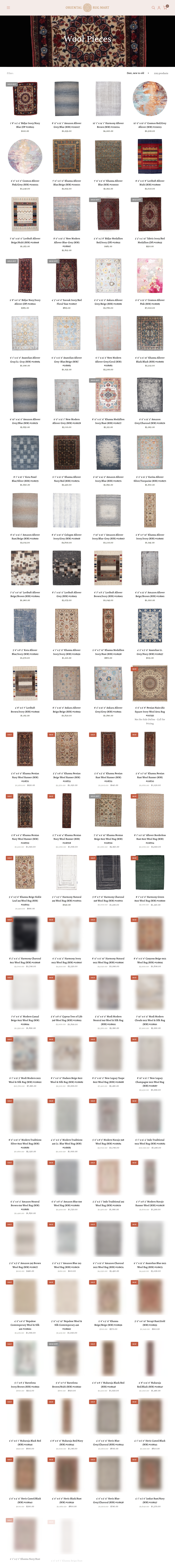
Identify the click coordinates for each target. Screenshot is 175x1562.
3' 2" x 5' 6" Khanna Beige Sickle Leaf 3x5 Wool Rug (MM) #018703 (25, 900)
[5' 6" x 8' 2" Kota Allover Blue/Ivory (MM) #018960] (25, 625)
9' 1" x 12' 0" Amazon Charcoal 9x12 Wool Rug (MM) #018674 (108, 1265)
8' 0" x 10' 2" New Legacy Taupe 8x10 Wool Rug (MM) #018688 (108, 1080)
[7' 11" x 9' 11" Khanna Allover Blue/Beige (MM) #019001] (67, 156)
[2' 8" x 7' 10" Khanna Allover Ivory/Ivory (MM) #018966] (150, 510)
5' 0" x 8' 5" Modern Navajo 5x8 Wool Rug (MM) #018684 (108, 1141)
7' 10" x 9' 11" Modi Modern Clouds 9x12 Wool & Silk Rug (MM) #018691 (150, 1020)
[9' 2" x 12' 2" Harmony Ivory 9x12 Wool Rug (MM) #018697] (67, 934)
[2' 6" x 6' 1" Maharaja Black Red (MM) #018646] (25, 1416)
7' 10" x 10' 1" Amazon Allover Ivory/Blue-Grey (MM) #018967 (108, 536)
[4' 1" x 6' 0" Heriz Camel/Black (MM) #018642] (150, 1416)
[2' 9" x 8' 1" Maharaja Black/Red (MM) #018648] (108, 1358)
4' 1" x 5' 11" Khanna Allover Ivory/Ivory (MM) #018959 (66, 652)
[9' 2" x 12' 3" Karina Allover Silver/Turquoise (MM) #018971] (150, 452)
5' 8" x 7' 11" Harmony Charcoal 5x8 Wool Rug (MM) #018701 (108, 899)
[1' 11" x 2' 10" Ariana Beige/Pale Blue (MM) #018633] (150, 1532)
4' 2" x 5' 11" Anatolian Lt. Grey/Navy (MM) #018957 (150, 652)
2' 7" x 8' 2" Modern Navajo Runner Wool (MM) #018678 (149, 1203)
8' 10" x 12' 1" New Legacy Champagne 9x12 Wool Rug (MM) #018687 (150, 1081)
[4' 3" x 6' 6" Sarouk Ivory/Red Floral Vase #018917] (67, 275)
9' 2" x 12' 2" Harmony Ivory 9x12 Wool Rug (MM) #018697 (66, 960)
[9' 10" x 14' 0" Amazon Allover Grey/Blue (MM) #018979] (25, 395)
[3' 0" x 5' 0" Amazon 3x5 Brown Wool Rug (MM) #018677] (25, 1239)
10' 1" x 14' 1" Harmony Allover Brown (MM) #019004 (108, 125)
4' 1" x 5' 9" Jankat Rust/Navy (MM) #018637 (150, 1500)
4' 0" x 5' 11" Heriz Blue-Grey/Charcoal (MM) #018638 (108, 1500)
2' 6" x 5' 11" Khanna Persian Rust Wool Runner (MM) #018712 (108, 777)
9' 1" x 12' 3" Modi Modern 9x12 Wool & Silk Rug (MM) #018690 (25, 1080)
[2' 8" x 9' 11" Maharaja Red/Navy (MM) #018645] (67, 1416)
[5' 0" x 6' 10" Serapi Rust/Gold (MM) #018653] (150, 1296)
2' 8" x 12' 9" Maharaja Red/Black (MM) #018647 (150, 1384)
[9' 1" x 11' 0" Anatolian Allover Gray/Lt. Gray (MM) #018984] (25, 333)
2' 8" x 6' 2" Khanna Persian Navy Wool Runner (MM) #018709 (25, 839)
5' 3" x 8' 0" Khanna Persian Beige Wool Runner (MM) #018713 (66, 777)
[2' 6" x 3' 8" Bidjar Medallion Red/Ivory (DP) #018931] (108, 214)
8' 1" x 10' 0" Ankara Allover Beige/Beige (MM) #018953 (67, 709)
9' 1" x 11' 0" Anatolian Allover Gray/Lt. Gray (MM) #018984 (25, 359)
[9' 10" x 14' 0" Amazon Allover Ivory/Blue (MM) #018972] (108, 452)
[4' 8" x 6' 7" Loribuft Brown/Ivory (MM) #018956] (25, 683)
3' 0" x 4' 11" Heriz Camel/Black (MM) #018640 (25, 1500)
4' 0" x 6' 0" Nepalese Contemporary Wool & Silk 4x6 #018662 (25, 1325)
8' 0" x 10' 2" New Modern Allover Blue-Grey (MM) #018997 (66, 242)
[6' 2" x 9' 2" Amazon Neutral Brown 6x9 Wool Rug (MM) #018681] (25, 1177)
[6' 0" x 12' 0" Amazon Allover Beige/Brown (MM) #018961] (150, 568)
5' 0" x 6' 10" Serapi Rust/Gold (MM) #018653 (150, 1323)
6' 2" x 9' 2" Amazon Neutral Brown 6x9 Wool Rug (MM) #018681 (25, 1205)
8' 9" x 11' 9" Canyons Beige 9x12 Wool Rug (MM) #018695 (150, 960)
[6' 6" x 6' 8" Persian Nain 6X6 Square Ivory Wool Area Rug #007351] (150, 683)
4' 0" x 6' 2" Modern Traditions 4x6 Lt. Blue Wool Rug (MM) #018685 (66, 1143)
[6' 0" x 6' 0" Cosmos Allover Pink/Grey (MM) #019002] (25, 156)
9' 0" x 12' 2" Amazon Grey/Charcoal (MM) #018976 (150, 421)
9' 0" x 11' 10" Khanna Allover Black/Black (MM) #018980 (150, 359)
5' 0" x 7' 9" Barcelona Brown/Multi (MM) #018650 (66, 1384)
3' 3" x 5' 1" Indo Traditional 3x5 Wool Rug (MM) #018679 (108, 1203)
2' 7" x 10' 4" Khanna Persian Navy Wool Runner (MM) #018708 (66, 839)
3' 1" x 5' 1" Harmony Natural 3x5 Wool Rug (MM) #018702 (66, 899)
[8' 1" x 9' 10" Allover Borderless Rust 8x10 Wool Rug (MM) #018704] (150, 810)
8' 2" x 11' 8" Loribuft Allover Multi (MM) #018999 (150, 182)
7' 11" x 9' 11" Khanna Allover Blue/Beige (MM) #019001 (66, 182)
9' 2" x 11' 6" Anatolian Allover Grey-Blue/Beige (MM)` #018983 (67, 361)
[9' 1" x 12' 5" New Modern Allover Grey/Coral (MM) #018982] (108, 333)
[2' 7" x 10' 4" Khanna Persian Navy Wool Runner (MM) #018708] (67, 810)
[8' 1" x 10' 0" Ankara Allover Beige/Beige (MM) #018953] (67, 683)
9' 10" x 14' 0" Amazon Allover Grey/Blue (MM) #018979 (25, 421)
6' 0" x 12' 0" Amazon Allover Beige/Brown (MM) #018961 (150, 594)
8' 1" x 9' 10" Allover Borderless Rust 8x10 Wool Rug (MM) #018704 (150, 839)
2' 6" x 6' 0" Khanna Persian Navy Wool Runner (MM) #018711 (25, 777)
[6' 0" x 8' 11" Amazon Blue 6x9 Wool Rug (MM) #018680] (67, 1177)
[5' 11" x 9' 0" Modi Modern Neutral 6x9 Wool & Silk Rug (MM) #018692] (108, 992)
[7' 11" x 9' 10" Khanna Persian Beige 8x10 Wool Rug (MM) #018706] (108, 810)
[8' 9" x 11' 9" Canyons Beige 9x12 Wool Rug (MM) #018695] (150, 934)
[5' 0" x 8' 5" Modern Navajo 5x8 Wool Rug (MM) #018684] (108, 1115)
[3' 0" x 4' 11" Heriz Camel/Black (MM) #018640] (25, 1474)
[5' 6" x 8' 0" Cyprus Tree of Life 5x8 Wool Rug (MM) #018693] (67, 992)
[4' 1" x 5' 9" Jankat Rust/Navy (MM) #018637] (150, 1474)
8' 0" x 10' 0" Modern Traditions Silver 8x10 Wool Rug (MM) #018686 (25, 1143)
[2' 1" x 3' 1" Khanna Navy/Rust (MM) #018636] (25, 1532)
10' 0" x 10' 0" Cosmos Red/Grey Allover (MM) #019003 (149, 125)
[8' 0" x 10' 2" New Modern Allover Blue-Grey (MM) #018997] (67, 214)
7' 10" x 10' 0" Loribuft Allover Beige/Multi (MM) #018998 (25, 240)
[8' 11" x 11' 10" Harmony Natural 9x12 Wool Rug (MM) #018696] (108, 934)
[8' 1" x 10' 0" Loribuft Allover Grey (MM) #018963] (67, 568)
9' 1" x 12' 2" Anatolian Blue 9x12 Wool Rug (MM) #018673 (150, 1265)
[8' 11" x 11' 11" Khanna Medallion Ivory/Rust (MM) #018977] (108, 395)
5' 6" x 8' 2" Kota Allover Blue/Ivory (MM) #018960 (25, 652)
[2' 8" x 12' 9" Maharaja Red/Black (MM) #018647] (150, 1358)
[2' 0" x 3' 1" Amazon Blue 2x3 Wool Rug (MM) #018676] (67, 1239)
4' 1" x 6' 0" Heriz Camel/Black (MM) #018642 (149, 1442)
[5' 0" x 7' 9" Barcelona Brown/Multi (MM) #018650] (67, 1358)
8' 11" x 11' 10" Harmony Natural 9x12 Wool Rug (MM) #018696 (108, 960)
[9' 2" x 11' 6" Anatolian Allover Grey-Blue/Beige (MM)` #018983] (67, 333)
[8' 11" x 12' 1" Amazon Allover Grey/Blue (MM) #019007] (67, 98)
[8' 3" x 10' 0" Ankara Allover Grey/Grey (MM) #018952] (108, 683)
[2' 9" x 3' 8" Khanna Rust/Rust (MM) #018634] (108, 1532)
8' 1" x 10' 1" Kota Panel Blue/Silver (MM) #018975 (25, 479)
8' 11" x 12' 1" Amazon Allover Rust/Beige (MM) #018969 (25, 536)
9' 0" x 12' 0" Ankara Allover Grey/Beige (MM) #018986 (108, 302)
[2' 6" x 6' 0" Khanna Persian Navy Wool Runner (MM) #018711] (25, 749)
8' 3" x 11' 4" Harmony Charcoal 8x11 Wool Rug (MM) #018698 (25, 960)
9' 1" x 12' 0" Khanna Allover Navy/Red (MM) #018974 (66, 479)
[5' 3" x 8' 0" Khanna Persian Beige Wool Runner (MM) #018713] (67, 749)
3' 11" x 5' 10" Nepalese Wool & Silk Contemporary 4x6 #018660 (66, 1325)
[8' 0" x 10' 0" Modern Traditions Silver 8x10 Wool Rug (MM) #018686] (25, 1115)
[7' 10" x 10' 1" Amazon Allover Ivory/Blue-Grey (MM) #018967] (108, 510)
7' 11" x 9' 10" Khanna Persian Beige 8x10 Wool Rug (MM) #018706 (108, 839)
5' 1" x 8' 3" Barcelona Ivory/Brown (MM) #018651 (25, 1384)
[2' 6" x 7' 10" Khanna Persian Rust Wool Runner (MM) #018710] (150, 749)
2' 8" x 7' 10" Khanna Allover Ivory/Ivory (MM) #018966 (150, 536)
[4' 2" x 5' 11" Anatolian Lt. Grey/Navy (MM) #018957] (150, 625)
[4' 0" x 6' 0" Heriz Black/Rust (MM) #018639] (67, 1474)
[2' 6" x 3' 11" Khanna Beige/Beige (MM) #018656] (108, 1296)
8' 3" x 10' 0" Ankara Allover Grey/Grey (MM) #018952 (108, 709)
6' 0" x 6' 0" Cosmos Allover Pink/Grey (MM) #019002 (25, 182)
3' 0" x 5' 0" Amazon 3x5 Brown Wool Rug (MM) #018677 (25, 1265)
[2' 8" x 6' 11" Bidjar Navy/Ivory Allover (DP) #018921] (25, 275)
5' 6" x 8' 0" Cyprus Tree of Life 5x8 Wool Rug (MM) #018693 (66, 1018)
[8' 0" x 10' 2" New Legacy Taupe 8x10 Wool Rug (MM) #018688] (108, 1053)
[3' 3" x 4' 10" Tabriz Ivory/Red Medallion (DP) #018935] (150, 214)
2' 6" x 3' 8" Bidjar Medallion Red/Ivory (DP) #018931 (108, 240)
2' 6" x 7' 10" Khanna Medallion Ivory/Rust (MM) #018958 (108, 652)
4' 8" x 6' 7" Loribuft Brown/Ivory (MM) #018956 (25, 709)
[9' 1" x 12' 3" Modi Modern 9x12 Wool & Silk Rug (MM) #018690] (25, 1053)
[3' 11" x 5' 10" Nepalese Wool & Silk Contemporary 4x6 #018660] (67, 1296)
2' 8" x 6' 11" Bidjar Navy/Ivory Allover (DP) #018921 (25, 302)
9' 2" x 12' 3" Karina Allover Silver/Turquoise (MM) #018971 (150, 479)
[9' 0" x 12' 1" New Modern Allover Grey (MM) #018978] (67, 395)
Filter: (10, 73)
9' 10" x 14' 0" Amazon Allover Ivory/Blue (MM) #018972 (108, 479)
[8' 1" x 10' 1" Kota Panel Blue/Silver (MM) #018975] (25, 452)
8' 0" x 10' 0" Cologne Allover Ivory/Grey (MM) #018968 (67, 536)
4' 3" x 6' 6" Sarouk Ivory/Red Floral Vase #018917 (67, 302)
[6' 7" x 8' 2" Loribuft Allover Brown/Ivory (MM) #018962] (108, 568)
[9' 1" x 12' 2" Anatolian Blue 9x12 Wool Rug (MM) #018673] (150, 1239)
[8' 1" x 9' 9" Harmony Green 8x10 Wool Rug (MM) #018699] (150, 872)
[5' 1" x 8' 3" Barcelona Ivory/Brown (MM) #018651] (25, 1358)
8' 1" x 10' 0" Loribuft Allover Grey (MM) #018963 (66, 594)
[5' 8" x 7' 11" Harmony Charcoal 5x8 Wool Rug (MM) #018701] (108, 872)
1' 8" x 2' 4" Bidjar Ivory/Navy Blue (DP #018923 (25, 125)
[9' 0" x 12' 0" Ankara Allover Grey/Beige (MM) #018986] (108, 275)
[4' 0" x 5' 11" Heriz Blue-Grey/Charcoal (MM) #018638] (108, 1474)
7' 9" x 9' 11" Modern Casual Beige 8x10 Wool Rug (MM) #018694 (25, 1020)
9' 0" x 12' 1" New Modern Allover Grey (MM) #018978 (66, 421)
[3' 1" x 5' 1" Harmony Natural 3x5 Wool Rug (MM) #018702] (67, 872)
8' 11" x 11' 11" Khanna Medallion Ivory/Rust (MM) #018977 (108, 421)
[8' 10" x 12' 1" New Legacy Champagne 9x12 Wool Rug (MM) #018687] (150, 1053)
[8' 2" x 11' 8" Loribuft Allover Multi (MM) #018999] (150, 156)
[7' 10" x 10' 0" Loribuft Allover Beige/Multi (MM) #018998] (25, 214)
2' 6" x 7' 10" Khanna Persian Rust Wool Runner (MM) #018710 (150, 777)
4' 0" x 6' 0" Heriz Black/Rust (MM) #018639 (67, 1500)
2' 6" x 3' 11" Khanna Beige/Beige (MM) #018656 (108, 1323)
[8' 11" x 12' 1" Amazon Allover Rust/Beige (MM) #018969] (25, 510)
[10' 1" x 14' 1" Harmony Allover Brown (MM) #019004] (108, 98)
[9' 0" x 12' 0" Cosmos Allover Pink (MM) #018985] (150, 275)
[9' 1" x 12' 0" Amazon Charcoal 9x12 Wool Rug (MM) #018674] (108, 1239)
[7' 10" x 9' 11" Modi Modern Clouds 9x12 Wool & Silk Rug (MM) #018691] (150, 992)
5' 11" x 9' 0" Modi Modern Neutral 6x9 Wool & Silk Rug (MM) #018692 (108, 1020)
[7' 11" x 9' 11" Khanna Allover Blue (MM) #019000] (108, 156)
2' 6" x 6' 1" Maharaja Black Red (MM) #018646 (25, 1442)
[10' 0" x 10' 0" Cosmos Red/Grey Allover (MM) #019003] (150, 98)
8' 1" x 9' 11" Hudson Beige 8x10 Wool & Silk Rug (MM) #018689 (66, 1080)
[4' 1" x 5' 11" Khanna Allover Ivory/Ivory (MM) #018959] (67, 625)
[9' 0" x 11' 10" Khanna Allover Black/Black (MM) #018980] (150, 333)
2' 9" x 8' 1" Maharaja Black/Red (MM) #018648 (108, 1384)
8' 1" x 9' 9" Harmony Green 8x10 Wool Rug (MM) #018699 (149, 899)
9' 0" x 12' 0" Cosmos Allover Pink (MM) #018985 (150, 302)
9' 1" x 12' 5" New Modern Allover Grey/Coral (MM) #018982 (108, 361)
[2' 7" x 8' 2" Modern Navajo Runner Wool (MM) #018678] (150, 1177)
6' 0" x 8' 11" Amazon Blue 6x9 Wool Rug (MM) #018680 (67, 1203)
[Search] (153, 7)
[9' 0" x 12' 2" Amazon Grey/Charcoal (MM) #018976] (150, 395)
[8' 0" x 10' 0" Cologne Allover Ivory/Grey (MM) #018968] (67, 510)
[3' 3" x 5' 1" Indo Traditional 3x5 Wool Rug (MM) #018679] (108, 1177)
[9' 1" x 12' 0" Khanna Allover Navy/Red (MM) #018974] (67, 452)
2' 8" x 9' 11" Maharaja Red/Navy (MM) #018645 (66, 1442)
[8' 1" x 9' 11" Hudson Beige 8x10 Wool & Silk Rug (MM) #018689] (67, 1053)
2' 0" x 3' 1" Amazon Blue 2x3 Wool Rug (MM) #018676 (66, 1265)
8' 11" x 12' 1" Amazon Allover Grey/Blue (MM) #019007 (66, 125)
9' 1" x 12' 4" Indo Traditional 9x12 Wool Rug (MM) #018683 (150, 1141)
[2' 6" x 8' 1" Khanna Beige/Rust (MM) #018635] (67, 1532)
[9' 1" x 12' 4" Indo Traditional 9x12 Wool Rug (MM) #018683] (150, 1115)
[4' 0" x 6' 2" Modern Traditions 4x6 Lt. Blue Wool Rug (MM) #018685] (67, 1115)
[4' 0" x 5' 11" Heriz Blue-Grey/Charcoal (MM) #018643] (108, 1416)
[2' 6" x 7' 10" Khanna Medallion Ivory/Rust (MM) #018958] (108, 625)
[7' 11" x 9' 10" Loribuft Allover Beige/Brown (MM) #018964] (25, 568)
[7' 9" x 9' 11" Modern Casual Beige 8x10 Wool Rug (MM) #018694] (25, 992)
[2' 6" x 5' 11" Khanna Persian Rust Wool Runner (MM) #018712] (108, 749)
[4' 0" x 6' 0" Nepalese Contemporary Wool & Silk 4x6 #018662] (25, 1296)
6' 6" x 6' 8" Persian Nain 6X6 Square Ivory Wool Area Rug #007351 (150, 711)
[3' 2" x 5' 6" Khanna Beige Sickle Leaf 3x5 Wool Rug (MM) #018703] (25, 872)
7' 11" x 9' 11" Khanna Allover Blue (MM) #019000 (108, 182)
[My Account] (159, 7)
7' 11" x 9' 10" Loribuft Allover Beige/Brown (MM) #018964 (25, 594)
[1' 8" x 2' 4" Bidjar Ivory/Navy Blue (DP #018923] (25, 98)
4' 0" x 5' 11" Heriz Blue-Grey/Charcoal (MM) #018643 (108, 1442)
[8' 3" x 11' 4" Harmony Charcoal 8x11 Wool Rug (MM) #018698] (25, 934)
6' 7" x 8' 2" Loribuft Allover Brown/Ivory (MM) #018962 (108, 594)
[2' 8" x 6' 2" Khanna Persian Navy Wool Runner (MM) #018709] (25, 810)
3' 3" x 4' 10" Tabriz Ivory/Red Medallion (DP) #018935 (150, 240)
